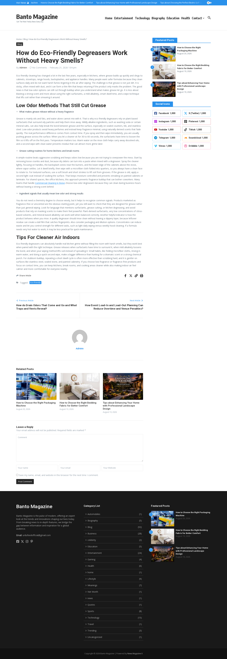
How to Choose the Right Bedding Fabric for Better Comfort (78, 404)
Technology (142, 18)
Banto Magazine (37, 16)
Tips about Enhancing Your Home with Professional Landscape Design (121, 405)
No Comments (39, 67)
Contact (197, 18)
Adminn (23, 67)
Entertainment (123, 18)
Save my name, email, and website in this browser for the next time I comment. (58, 475)
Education (173, 18)
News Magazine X (135, 653)
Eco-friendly (35, 282)
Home (108, 18)
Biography (158, 18)
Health (185, 18)
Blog (25, 39)
